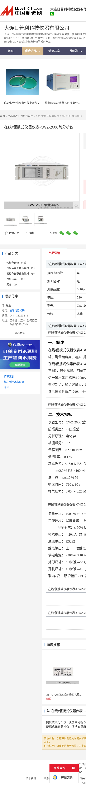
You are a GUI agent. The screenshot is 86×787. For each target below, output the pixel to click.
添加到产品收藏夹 (14, 382)
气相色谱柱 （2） (16, 279)
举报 (31, 233)
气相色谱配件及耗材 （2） (21, 268)
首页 (2, 116)
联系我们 (49, 778)
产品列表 (13, 116)
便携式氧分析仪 (56, 722)
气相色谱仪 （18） (17, 263)
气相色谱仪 (26, 116)
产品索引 (9, 376)
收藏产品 (14, 233)
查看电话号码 (17, 310)
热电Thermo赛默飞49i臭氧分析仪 (64, 103)
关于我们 (31, 778)
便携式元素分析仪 (57, 726)
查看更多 (20, 333)
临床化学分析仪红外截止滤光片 (21, 103)
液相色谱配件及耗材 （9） (21, 273)
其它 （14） (13, 284)
